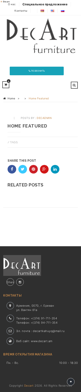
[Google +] (44, 169)
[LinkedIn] (55, 169)
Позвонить (37, 70)
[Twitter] (22, 169)
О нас (12, 4)
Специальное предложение (45, 4)
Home (11, 98)
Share (10, 282)
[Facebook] (12, 169)
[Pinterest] (33, 169)
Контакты (20, 10)
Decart (29, 385)
